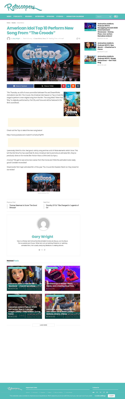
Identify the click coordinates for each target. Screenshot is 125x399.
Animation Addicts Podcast (17, 267)
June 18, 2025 (51, 316)
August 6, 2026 (13, 288)
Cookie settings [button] (100, 396)
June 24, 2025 (13, 316)
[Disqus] (43, 354)
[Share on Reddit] (73, 86)
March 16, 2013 (27, 38)
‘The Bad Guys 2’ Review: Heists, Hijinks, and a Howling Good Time (60, 284)
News (9, 16)
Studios (59, 16)
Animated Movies (52, 267)
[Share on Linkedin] (68, 86)
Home (8, 22)
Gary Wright (16, 38)
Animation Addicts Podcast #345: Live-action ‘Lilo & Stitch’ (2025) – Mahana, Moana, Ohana (60, 311)
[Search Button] (110, 16)
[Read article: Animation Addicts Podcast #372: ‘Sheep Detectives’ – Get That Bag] (90, 59)
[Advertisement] (82, 6)
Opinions (50, 16)
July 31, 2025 (50, 288)
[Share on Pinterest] (63, 86)
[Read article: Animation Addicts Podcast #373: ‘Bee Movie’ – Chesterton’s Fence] (24, 278)
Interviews (39, 16)
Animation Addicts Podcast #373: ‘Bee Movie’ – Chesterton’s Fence (22, 284)
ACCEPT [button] (111, 396)
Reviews (28, 16)
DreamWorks (20, 22)
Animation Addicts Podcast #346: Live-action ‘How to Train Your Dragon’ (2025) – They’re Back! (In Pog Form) (24, 310)
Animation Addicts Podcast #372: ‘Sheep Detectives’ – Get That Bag (107, 59)
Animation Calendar (75, 16)
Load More (43, 325)
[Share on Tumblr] (78, 86)
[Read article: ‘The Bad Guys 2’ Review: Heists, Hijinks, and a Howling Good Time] (62, 278)
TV (47, 38)
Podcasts (17, 16)
